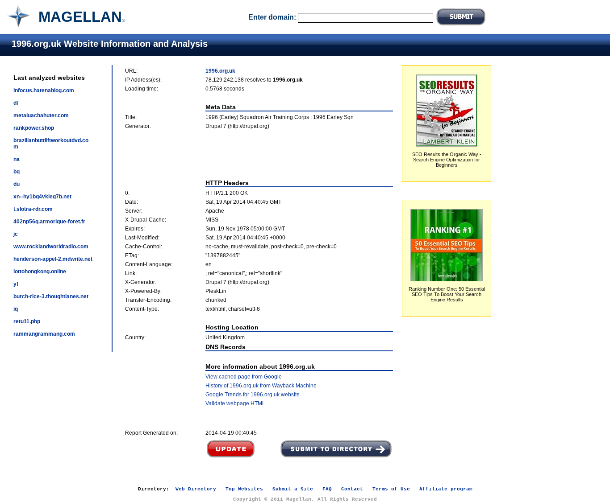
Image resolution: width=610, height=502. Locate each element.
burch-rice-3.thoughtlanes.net (50, 296)
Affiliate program (445, 489)
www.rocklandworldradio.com (50, 246)
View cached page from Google (243, 377)
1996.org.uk (220, 71)
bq (16, 172)
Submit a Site (292, 489)
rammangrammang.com (44, 334)
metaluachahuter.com (41, 115)
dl (15, 103)
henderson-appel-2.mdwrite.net (52, 259)
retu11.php (26, 321)
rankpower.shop (33, 128)
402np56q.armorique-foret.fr (49, 221)
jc (15, 234)
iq (15, 309)
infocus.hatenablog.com (43, 90)
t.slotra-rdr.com (33, 209)
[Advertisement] (259, 154)
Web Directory (195, 489)
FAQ (327, 489)
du (16, 184)
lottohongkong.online (39, 271)
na (16, 159)
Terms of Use (391, 489)
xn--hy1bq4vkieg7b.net (42, 196)
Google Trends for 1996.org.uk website (252, 394)
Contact (352, 489)
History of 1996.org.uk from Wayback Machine (261, 386)
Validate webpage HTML (235, 403)
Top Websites (244, 489)
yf (15, 284)
